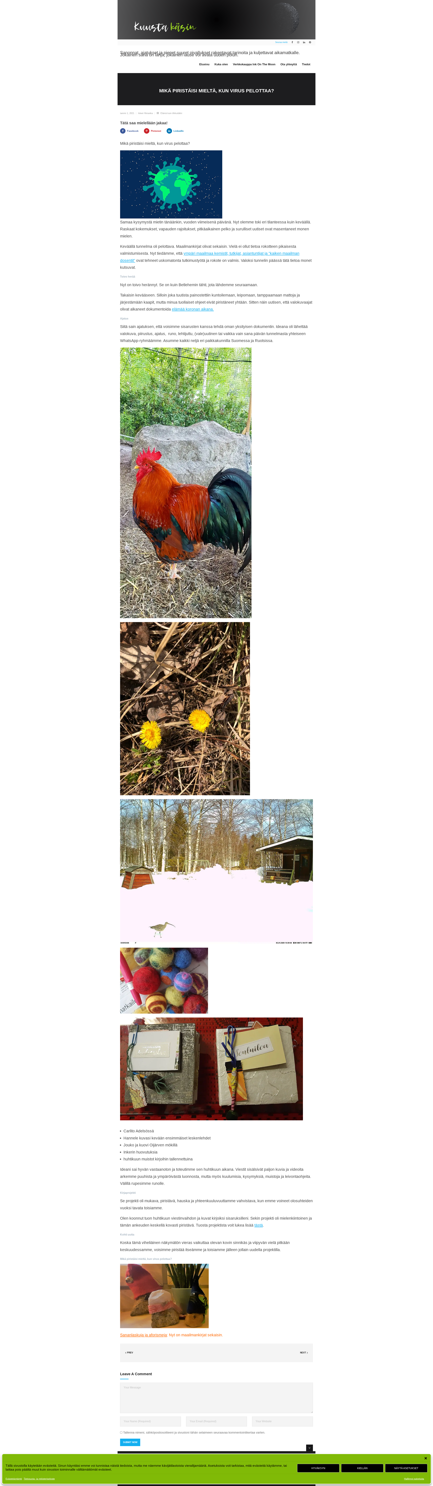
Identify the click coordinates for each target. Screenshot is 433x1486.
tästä (258, 1225)
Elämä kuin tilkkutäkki (171, 113)
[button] (425, 1458)
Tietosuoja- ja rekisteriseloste (39, 1478)
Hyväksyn (318, 1468)
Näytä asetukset (406, 1468)
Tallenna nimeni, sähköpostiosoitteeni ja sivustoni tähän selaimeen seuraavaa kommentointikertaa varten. (194, 1432)
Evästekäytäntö (14, 1478)
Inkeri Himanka (145, 113)
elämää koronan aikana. (193, 309)
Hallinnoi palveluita (414, 1478)
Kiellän (362, 1468)
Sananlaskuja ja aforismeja (143, 1335)
